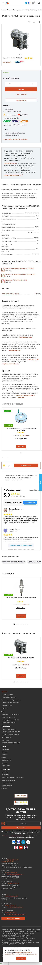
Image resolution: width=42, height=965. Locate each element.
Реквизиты (5, 775)
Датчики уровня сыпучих (10, 734)
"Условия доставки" (26, 337)
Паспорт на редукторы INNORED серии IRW (20, 274)
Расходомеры (6, 737)
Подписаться (21, 828)
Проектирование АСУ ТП (10, 720)
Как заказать (7, 62)
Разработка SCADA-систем (10, 714)
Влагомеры (5, 740)
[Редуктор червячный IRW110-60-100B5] (20, 40)
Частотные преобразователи (11, 700)
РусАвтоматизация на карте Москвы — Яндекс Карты (21, 549)
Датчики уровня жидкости (10, 732)
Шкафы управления (8, 717)
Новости (4, 755)
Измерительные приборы (10, 703)
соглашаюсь (8, 830)
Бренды (4, 763)
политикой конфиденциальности (26, 954)
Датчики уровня (7, 694)
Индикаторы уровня (8, 697)
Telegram (23, 842)
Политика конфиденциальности (12, 777)
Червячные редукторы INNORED (13, 562)
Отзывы (4, 788)
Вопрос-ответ (6, 760)
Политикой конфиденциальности (12, 836)
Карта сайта (5, 766)
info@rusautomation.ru (12, 175)
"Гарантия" (21, 397)
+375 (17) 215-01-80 (11, 896)
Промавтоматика (7, 705)
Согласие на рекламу (8, 780)
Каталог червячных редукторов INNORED (19, 268)
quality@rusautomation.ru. (25, 395)
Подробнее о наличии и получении (15, 139)
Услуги (3, 712)
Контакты (4, 772)
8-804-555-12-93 (33, 359)
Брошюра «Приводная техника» (16, 280)
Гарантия (4, 752)
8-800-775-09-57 (13, 883)
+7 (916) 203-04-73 (12, 860)
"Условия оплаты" (14, 350)
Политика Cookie (7, 783)
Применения (6, 726)
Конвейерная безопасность (10, 743)
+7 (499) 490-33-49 (7, 862)
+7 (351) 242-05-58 (11, 872)
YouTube (21, 847)
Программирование (8, 723)
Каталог (4, 692)
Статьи (3, 757)
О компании (5, 769)
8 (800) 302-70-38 (10, 912)
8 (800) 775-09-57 (10, 905)
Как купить (5, 749)
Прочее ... (4, 708)
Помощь (4, 746)
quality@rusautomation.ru (16, 914)
